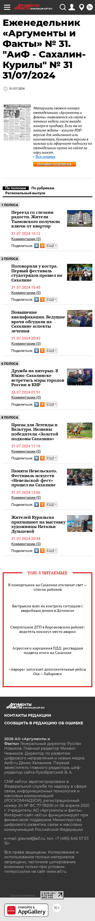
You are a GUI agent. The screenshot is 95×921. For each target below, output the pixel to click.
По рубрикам (42, 188)
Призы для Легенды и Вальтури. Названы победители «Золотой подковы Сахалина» (34, 432)
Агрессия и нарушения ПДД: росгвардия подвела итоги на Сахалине (47, 650)
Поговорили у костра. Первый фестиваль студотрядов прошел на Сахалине (36, 273)
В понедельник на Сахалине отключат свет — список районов (47, 587)
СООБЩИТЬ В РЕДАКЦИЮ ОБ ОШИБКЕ (43, 723)
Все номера (45, 157)
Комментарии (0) (26, 239)
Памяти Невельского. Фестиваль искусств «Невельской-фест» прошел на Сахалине (34, 478)
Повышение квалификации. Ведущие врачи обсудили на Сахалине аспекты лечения (38, 321)
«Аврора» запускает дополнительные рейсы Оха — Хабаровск (47, 671)
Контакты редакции (27, 715)
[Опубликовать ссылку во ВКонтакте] (36, 245)
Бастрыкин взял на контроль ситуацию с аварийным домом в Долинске (47, 608)
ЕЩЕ (51, 246)
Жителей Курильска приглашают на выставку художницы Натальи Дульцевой (38, 524)
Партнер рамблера (22, 895)
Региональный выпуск (25, 193)
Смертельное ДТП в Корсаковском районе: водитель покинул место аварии (47, 629)
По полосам (15, 188)
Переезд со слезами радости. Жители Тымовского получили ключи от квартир (35, 219)
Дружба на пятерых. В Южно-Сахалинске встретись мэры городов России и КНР (37, 377)
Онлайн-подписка (54, 164)
